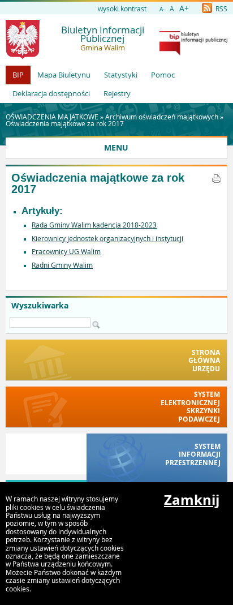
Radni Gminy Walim (62, 264)
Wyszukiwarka (39, 306)
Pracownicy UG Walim (66, 251)
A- (162, 9)
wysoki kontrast (122, 8)
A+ (184, 8)
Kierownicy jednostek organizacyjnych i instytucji (107, 238)
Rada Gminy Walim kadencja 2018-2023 (94, 224)
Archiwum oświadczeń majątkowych (161, 116)
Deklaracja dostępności (51, 93)
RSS (220, 8)
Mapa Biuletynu (63, 75)
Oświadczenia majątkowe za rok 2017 (65, 123)
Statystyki (120, 75)
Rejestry (117, 93)
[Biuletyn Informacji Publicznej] (193, 52)
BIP (18, 75)
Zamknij (191, 500)
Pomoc (163, 75)
